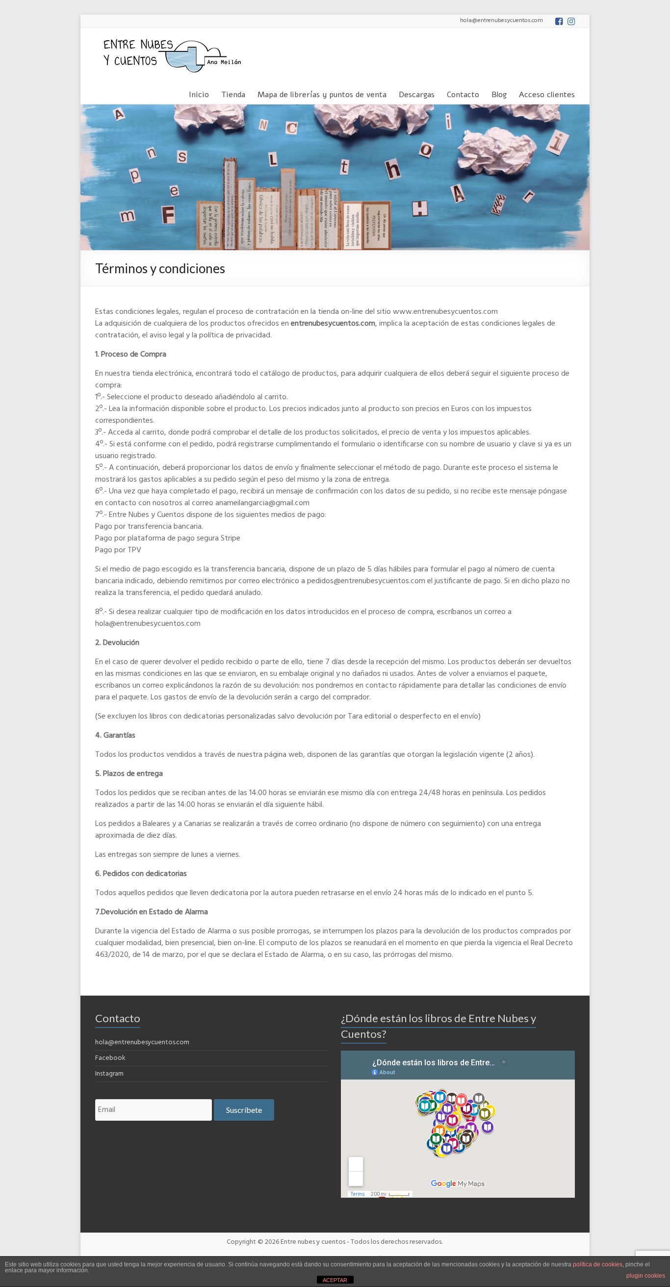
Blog (499, 93)
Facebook (110, 1058)
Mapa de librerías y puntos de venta (322, 93)
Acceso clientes (547, 93)
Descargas (417, 93)
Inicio (199, 93)
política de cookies (597, 1264)
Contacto (463, 93)
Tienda (233, 93)
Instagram (109, 1074)
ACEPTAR (335, 1280)
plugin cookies (645, 1275)
